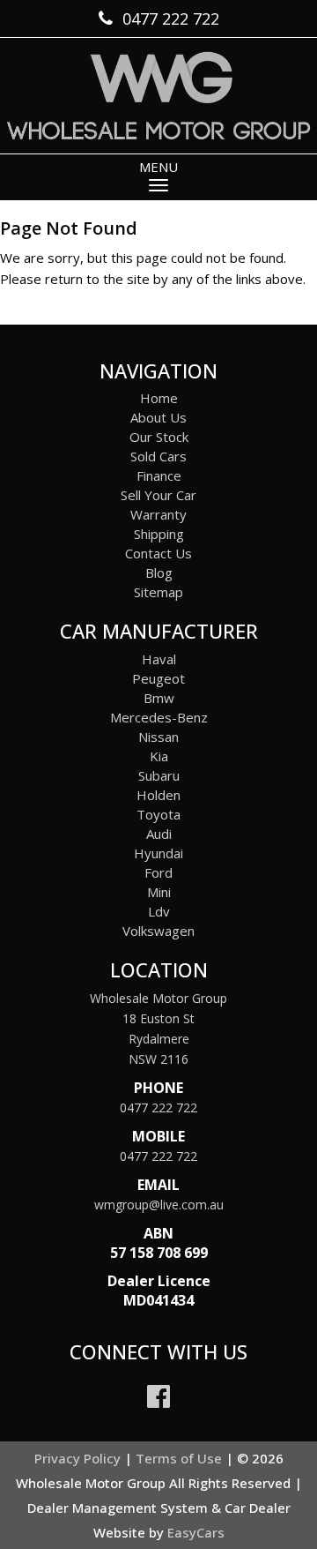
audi (159, 833)
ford (158, 872)
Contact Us (158, 553)
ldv (159, 911)
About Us (158, 417)
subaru (159, 775)
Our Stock (158, 436)
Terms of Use (180, 1458)
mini (159, 892)
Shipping (159, 534)
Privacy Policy (79, 1458)
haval (159, 659)
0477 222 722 (158, 1107)
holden (158, 795)
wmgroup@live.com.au (159, 1204)
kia (159, 756)
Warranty (158, 514)
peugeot (158, 678)
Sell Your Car (158, 495)
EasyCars (196, 1532)
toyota (158, 814)
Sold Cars (158, 456)
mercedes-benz (159, 717)
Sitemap (158, 592)
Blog (159, 572)
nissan (158, 736)
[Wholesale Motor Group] (158, 95)
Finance (158, 475)
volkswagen (158, 930)
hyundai (158, 853)
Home (159, 398)
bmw (159, 698)
